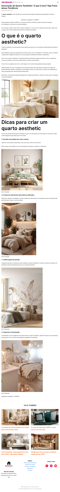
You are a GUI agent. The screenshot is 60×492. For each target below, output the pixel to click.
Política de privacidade (30, 462)
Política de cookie (30, 464)
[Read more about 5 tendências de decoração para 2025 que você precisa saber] (15, 417)
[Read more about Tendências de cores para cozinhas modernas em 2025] (45, 441)
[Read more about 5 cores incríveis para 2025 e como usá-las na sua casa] (45, 417)
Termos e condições (30, 466)
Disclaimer (30, 468)
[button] (58, 2)
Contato (30, 470)
